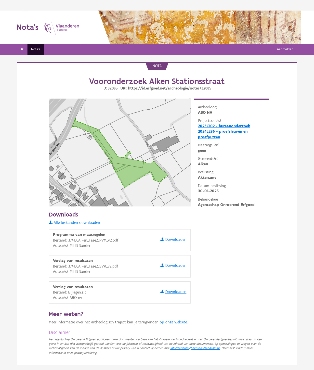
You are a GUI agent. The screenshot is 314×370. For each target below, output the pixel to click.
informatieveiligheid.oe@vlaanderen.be (195, 348)
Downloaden (175, 239)
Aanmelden (285, 49)
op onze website (173, 322)
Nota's (35, 49)
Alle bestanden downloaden (77, 222)
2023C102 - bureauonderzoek (224, 126)
